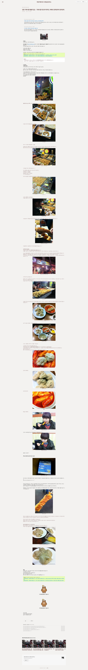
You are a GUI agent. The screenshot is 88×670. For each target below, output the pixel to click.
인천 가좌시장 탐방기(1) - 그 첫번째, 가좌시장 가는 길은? (31, 629)
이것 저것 (28, 624)
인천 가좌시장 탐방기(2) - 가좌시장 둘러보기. (29, 628)
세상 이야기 (24, 624)
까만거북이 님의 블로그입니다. (28, 658)
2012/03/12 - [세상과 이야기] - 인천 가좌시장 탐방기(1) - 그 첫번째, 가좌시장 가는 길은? (40, 54)
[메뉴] (3, 2)
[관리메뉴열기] (86, 2)
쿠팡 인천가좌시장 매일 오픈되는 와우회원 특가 (34, 20)
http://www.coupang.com (28, 19)
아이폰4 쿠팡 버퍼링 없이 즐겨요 (31, 28)
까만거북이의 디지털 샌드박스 (44, 2)
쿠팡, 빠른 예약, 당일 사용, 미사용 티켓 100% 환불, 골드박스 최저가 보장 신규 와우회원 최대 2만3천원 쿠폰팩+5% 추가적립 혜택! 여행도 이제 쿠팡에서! (43, 23)
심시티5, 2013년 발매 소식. (27, 630)
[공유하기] (27, 621)
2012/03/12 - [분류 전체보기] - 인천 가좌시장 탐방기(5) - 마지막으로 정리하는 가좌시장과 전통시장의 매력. (44, 580)
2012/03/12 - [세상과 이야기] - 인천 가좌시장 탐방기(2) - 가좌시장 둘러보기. (38, 55)
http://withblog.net (31, 44)
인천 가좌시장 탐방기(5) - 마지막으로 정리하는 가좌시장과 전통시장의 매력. (33, 626)
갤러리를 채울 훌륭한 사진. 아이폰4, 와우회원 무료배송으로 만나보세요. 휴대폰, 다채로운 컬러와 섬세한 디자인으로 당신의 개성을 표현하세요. (44, 30)
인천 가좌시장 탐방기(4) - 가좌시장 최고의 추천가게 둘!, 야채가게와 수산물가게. (34, 627)
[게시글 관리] (28, 621)
